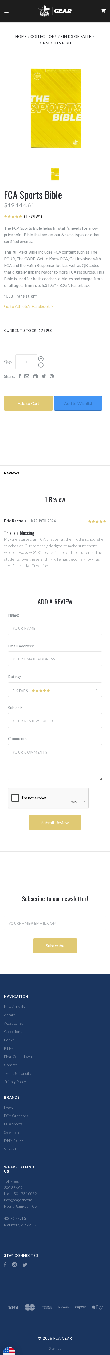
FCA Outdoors (16, 1115)
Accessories (13, 1023)
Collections (13, 1031)
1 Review (33, 216)
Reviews (11, 472)
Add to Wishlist (78, 403)
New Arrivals (14, 1006)
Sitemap (55, 1348)
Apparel (10, 1015)
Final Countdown (18, 1056)
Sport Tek (11, 1132)
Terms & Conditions (20, 1073)
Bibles (9, 1048)
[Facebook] (5, 1265)
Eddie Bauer (13, 1140)
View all (10, 1149)
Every (8, 1107)
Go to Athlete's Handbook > (28, 306)
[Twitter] (25, 1265)
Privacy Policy (15, 1081)
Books (9, 1040)
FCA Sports (13, 1124)
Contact (10, 1065)
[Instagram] (14, 1265)
